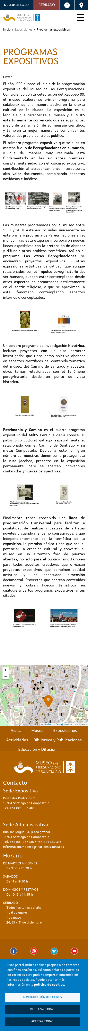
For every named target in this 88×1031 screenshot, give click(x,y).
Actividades (17, 740)
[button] (48, 701)
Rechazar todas (42, 1009)
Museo (37, 731)
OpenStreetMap (64, 724)
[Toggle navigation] (80, 18)
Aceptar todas (42, 1021)
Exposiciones (65, 731)
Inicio (6, 29)
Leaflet (47, 724)
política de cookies (49, 984)
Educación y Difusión (37, 750)
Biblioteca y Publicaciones (58, 740)
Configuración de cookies (42, 997)
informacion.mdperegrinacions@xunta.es (33, 847)
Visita (16, 731)
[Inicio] (20, 17)
